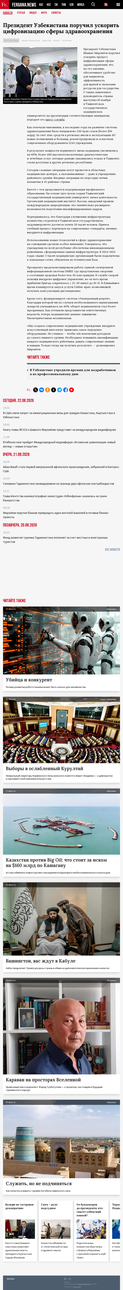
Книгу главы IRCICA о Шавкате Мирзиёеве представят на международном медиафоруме (59, 429)
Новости (8, 12)
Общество (46, 40)
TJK (56, 4)
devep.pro (77, 1287)
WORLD (80, 4)
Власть (57, 40)
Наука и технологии (31, 40)
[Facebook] (65, 389)
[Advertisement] (61, 576)
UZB (72, 4)
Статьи (21, 12)
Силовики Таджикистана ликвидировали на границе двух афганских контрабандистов (58, 483)
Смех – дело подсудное (49, 1206)
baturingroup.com (84, 1284)
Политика (66, 40)
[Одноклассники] (47, 389)
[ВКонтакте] (41, 389)
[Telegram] (59, 389)
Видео (33, 12)
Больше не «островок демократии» (19, 1206)
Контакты (10, 1278)
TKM (64, 4)
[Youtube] (71, 389)
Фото (44, 12)
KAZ (41, 4)
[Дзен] (53, 389)
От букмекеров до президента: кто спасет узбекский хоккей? (89, 1210)
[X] (35, 389)
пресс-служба (54, 119)
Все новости (112, 549)
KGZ (49, 4)
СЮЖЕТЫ (56, 12)
